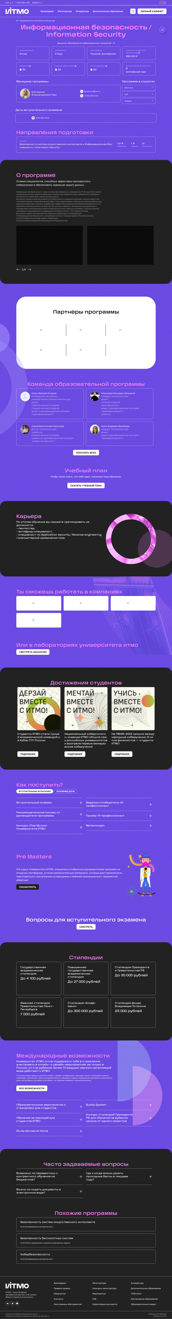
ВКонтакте (129, 88)
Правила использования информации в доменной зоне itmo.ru (27, 1316)
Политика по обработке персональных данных (22, 1314)
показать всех (86, 452)
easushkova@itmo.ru (92, 91)
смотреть (86, 926)
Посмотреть (27, 887)
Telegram (128, 101)
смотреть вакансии (33, 652)
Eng (164, 3)
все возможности (31, 1088)
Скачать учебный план (86, 485)
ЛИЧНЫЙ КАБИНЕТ (152, 11)
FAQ (94, 1299)
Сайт (126, 94)
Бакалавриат (47, 11)
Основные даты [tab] (65, 791)
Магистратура (65, 11)
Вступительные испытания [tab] (35, 791)
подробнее (27, 754)
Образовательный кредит (143, 1304)
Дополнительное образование (108, 11)
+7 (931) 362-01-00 (91, 96)
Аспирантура (82, 11)
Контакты (58, 1299)
